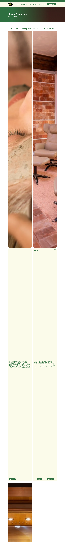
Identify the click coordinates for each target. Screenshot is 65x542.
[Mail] (56, 0)
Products (39, 4)
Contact (43, 4)
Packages (25, 4)
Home (18, 4)
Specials (30, 4)
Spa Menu (21, 4)
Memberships (35, 4)
